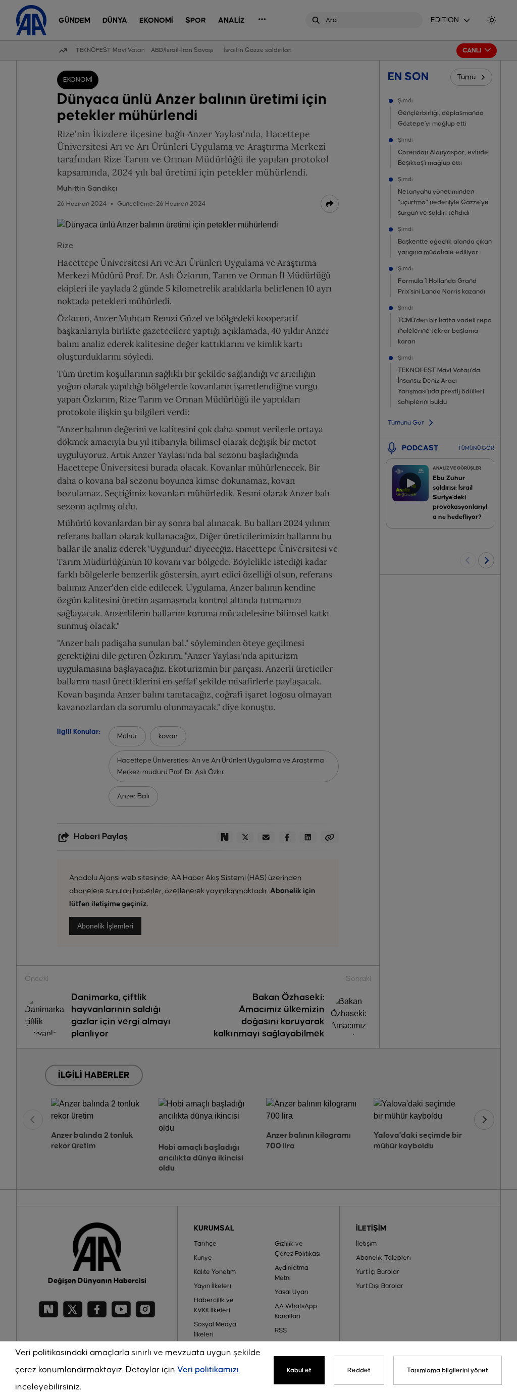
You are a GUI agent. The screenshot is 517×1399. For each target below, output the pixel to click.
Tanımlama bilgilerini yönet (447, 1370)
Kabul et (299, 1370)
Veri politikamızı (208, 1370)
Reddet (359, 1370)
